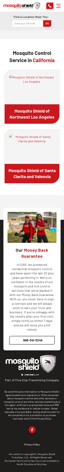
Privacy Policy (43, 418)
